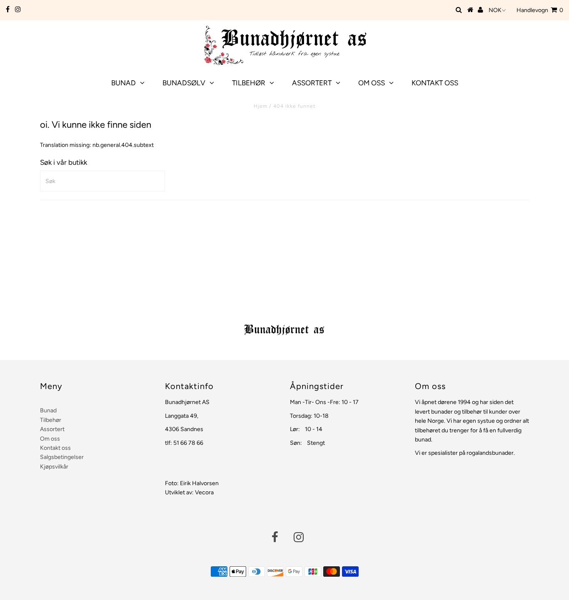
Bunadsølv (183, 83)
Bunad (123, 83)
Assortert (312, 83)
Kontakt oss (435, 83)
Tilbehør (248, 83)
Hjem (260, 106)
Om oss (371, 83)
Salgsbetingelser (62, 457)
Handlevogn (540, 10)
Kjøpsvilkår (54, 466)
